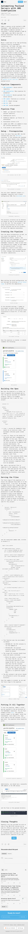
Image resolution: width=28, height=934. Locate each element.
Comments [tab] (4, 853)
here (12, 712)
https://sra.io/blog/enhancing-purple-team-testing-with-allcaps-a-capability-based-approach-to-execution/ (11, 891)
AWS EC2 (5, 103)
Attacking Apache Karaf (8, 898)
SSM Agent (18, 135)
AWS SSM (5, 105)
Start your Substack (10, 928)
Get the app (20, 928)
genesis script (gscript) (10, 79)
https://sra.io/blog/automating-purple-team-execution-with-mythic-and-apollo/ (10, 879)
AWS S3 (5, 101)
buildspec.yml (21, 196)
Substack (8, 931)
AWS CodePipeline (8, 91)
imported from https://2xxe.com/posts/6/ (10, 900)
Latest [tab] (6, 869)
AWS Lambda (6, 99)
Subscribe (20, 1)
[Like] (2, 20)
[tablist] (6, 853)
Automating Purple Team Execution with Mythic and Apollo (9, 875)
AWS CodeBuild (7, 95)
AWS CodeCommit (7, 87)
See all (3, 906)
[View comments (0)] (5, 20)
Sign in (25, 1)
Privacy (11, 924)
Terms (15, 924)
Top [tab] (2, 869)
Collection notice (20, 924)
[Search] (25, 870)
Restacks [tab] (10, 853)
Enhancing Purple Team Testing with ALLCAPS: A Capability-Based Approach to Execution (10, 887)
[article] (14, 878)
